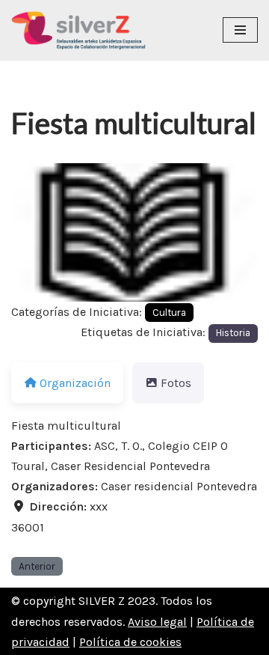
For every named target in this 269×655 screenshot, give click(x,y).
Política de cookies (130, 642)
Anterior (37, 566)
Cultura (169, 312)
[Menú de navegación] (240, 30)
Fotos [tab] (176, 383)
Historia (233, 332)
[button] (30, 232)
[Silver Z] (78, 30)
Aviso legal (157, 622)
